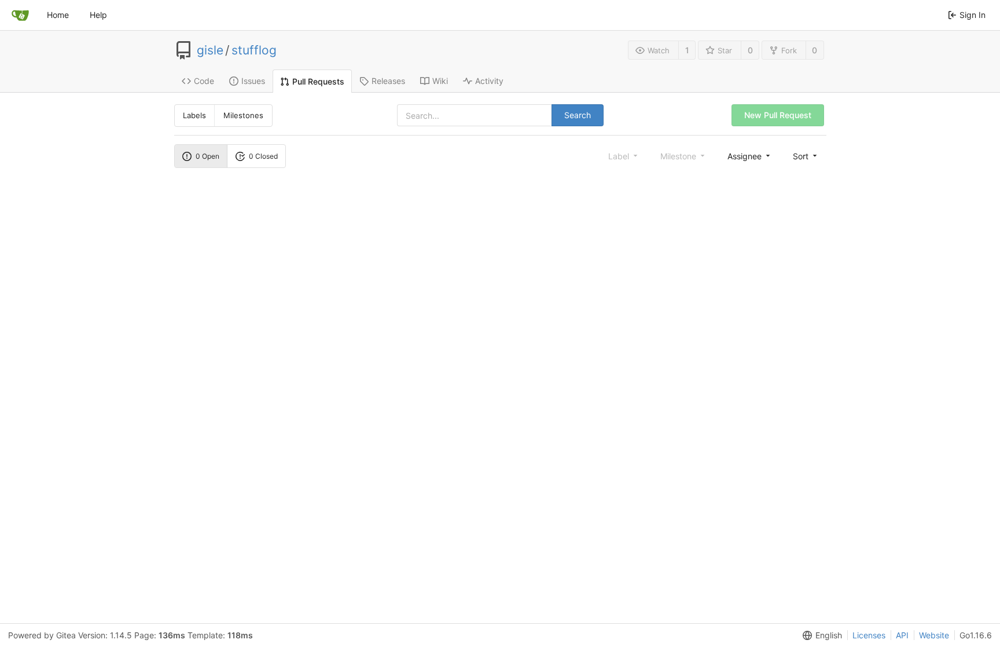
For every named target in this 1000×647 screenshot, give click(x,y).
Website (934, 635)
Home (58, 15)
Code (204, 81)
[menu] (750, 156)
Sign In (972, 15)
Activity (489, 81)
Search (577, 115)
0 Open (207, 156)
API (902, 635)
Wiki (440, 81)
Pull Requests (318, 81)
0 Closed (263, 156)
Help (98, 15)
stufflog (254, 50)
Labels (194, 115)
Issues (253, 81)
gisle (210, 50)
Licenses (868, 635)
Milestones (243, 115)
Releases (388, 81)
